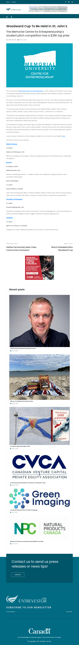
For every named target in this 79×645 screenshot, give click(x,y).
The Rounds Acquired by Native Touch (23, 348)
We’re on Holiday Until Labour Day (21, 401)
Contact (13, 2)
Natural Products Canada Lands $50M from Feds (26, 541)
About (8, 2)
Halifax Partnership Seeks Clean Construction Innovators (21, 247)
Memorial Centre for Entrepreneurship (31, 91)
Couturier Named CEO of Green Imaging (23, 510)
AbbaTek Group (11, 144)
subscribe (69, 612)
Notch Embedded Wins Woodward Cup (62, 247)
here (63, 136)
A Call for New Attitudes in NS (20, 446)
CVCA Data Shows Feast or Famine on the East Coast (28, 483)
